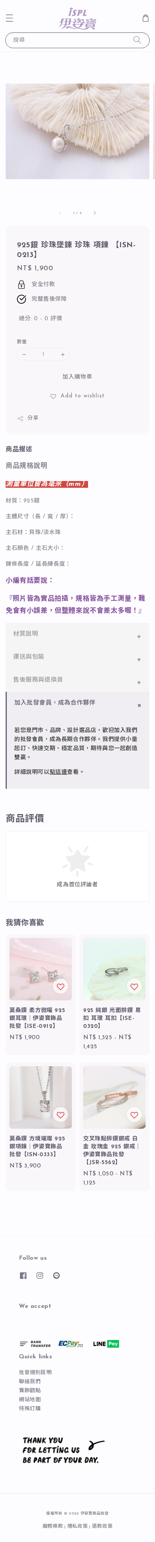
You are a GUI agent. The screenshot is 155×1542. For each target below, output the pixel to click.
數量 (22, 341)
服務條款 (53, 1526)
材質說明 (25, 634)
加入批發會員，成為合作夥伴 (55, 703)
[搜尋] (137, 40)
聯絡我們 (30, 1382)
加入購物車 (77, 377)
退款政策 (102, 1526)
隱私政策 (77, 1526)
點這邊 (58, 772)
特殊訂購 (30, 1409)
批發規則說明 (35, 1373)
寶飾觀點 (30, 1391)
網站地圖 (30, 1400)
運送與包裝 (28, 657)
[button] (9, 18)
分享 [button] (32, 418)
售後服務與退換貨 (38, 680)
